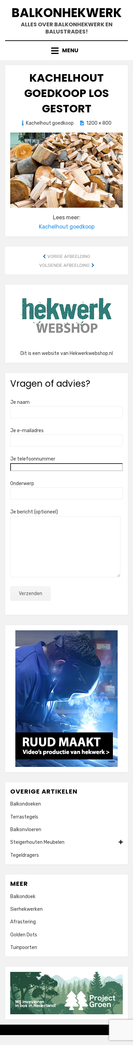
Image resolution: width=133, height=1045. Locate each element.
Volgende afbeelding (64, 265)
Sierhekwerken (26, 909)
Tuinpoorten (23, 947)
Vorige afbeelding (68, 256)
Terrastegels (24, 817)
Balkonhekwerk (67, 13)
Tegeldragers (24, 855)
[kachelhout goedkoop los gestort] (66, 169)
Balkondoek (22, 896)
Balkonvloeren (25, 830)
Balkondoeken (25, 804)
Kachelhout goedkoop (50, 123)
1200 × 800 (99, 123)
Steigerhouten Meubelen (37, 842)
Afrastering (23, 922)
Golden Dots (23, 935)
